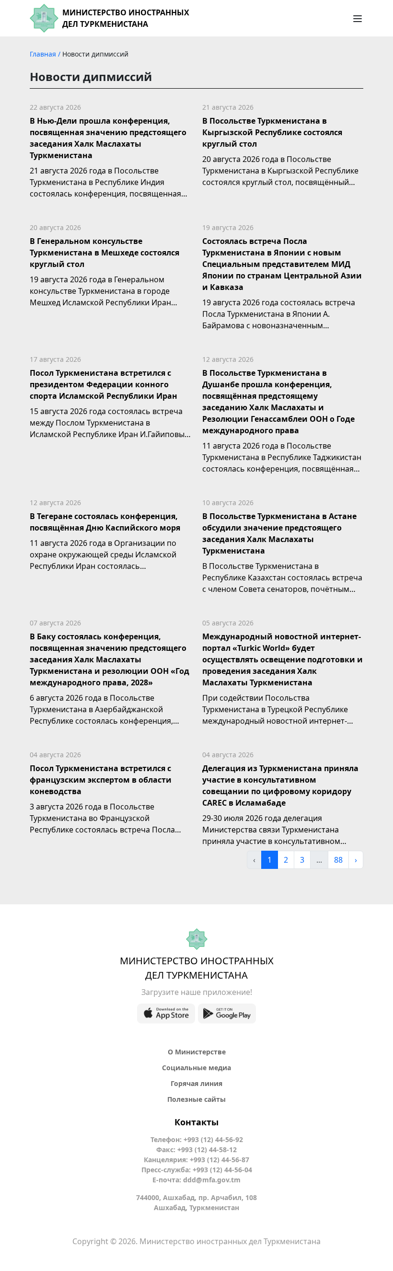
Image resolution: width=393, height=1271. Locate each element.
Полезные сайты (196, 1099)
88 (338, 860)
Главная (44, 53)
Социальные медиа (196, 1067)
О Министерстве (197, 1051)
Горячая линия (196, 1083)
